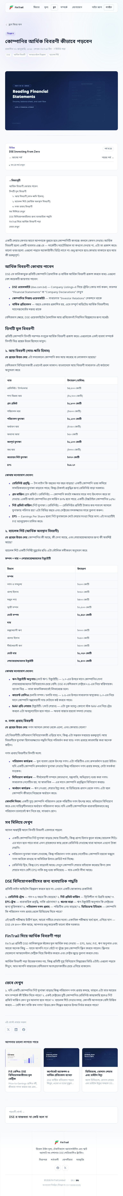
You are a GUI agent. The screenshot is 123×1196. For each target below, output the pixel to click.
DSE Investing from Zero (24, 152)
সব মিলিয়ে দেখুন (17, 211)
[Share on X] (8, 1029)
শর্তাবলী (55, 1159)
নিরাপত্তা (43, 1159)
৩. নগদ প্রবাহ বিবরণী (22, 206)
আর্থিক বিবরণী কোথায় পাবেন (23, 186)
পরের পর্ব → (108, 157)
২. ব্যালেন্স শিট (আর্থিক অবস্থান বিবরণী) (31, 201)
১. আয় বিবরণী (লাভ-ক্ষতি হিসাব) (28, 196)
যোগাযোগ (77, 7)
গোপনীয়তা (67, 1159)
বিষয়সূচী (15, 180)
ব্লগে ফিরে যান (15, 24)
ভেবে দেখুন (14, 227)
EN (72, 1180)
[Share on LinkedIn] (16, 1029)
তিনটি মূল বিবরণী (17, 191)
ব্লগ (54, 7)
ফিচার (36, 7)
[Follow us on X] (65, 1168)
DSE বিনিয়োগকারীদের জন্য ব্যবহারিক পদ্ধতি (30, 216)
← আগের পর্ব (15, 157)
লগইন (109, 7)
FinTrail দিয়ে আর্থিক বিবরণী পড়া (25, 221)
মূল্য (46, 7)
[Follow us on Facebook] (58, 1168)
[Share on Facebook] (23, 1029)
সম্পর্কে (64, 7)
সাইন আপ (97, 7)
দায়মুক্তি (80, 1159)
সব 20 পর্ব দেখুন (18, 165)
